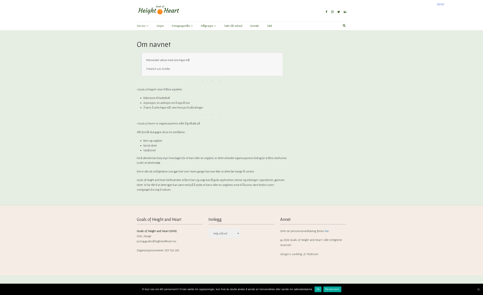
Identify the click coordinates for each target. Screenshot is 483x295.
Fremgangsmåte (181, 25)
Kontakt (254, 25)
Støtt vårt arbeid (233, 25)
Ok (318, 289)
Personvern (332, 289)
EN (438, 4)
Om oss (141, 25)
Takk (269, 25)
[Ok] (478, 289)
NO (442, 4)
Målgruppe (207, 25)
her (327, 231)
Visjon (160, 25)
